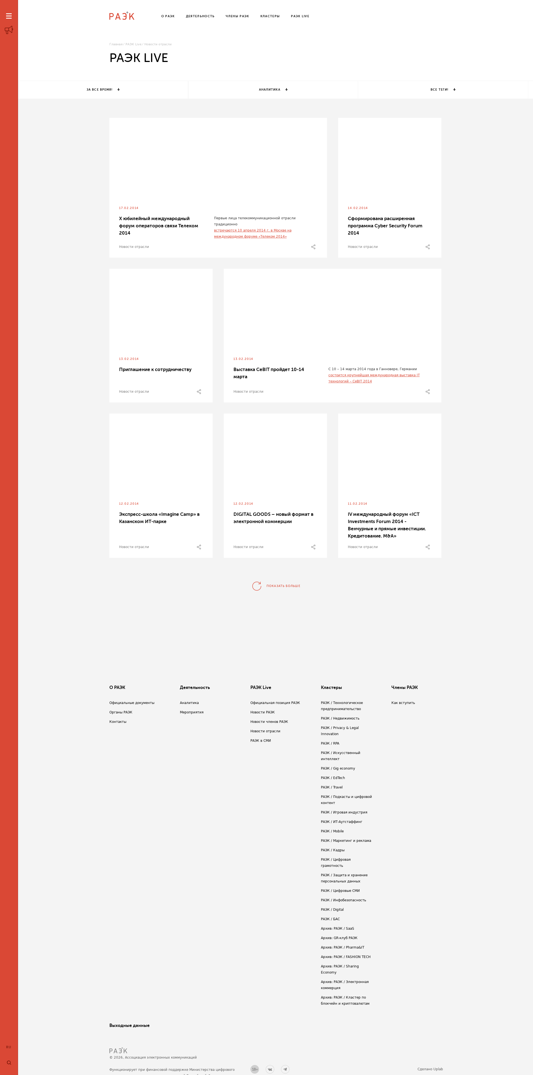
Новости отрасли (134, 247)
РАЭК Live (133, 44)
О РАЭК (117, 687)
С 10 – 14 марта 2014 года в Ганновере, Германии (372, 369)
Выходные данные (129, 1025)
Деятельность (195, 687)
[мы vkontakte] (270, 1069)
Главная (116, 44)
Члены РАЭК (404, 687)
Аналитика (269, 89)
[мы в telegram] (285, 1069)
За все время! (99, 89)
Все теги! (439, 89)
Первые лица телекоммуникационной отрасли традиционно (255, 221)
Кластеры (331, 687)
